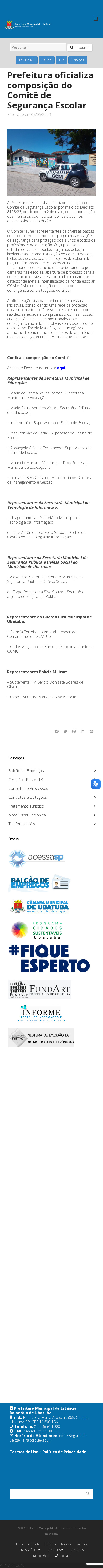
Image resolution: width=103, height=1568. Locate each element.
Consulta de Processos (28, 788)
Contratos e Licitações (27, 797)
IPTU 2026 (26, 60)
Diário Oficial (41, 1556)
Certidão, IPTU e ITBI (26, 779)
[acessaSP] (52, 858)
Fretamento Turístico (26, 806)
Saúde (47, 60)
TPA (61, 60)
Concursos (77, 1550)
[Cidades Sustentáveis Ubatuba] (52, 930)
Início (19, 1544)
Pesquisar (82, 47)
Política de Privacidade (64, 1451)
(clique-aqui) (40, 1440)
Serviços (77, 60)
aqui (61, 368)
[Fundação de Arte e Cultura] (52, 989)
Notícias (66, 1544)
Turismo (50, 1544)
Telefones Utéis (21, 824)
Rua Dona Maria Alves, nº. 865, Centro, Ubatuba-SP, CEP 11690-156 (49, 1420)
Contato (65, 1556)
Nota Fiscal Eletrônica (27, 815)
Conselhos (54, 1550)
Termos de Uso (24, 1451)
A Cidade (34, 1544)
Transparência (28, 1550)
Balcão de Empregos (26, 770)
